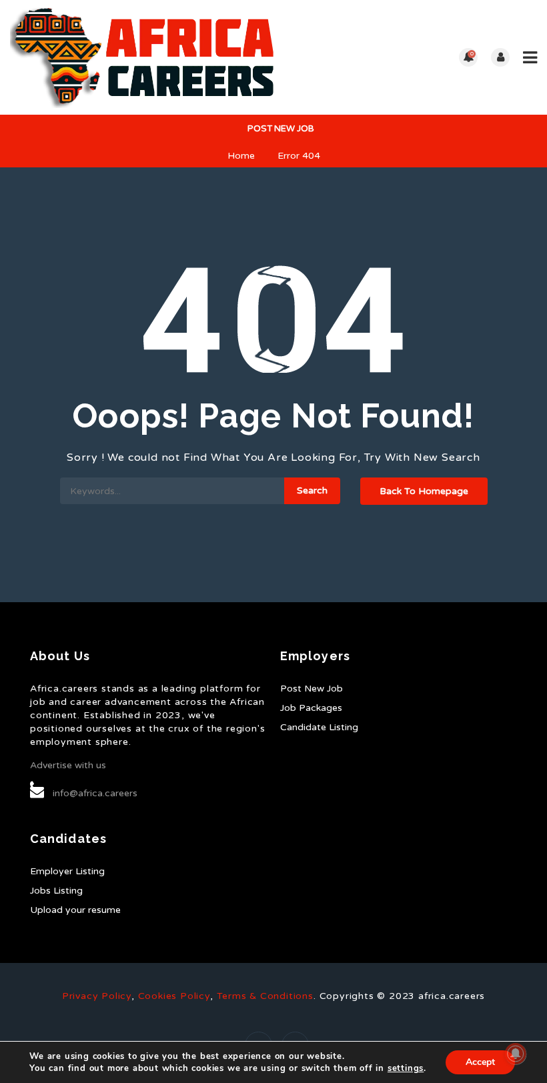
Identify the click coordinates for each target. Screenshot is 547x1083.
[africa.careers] (142, 57)
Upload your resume (75, 910)
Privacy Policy (96, 996)
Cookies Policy (174, 996)
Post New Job (279, 128)
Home (241, 155)
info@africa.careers (95, 793)
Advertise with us (68, 765)
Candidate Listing (319, 727)
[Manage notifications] (515, 1053)
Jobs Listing (56, 890)
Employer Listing (67, 871)
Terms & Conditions (265, 996)
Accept (480, 1062)
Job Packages (311, 708)
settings (406, 1068)
